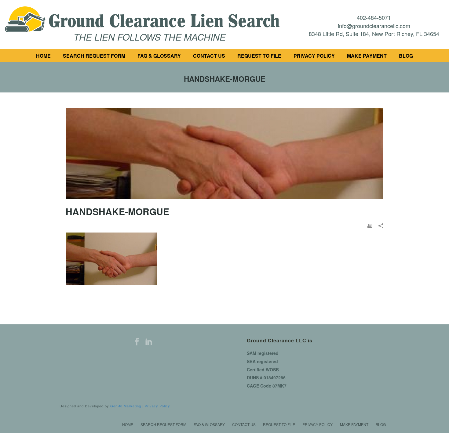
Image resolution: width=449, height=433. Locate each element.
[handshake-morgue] (224, 153)
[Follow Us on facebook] (137, 342)
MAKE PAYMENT (367, 55)
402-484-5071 (374, 17)
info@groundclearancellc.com (374, 26)
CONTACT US (209, 55)
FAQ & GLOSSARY (159, 55)
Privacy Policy (157, 405)
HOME (43, 55)
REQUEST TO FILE (259, 55)
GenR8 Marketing (125, 405)
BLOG (406, 55)
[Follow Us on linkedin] (148, 342)
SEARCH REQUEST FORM (94, 55)
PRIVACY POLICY (314, 55)
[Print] (369, 226)
